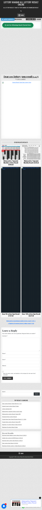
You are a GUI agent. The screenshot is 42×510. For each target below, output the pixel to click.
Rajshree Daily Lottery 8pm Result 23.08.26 (12, 440)
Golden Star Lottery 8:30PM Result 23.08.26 (12, 438)
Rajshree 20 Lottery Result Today (10, 427)
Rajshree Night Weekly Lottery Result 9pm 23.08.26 (14, 435)
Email (4, 359)
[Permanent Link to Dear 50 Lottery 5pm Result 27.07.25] (11, 240)
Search (3, 391)
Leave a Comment (21, 79)
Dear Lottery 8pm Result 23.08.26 (10, 443)
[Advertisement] (21, 50)
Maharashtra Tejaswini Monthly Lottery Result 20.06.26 (11, 163)
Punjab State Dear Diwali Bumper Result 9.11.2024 (14, 419)
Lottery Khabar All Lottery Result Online (21, 3)
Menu (22, 15)
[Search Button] (21, 11)
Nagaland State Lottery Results (9, 416)
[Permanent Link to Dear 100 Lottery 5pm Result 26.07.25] (31, 240)
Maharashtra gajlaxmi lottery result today (12, 411)
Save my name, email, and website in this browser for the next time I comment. (19, 374)
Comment (5, 336)
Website (4, 365)
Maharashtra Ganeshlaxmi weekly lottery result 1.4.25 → (21, 321)
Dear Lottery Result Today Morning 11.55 (11, 403)
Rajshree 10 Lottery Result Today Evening (12, 424)
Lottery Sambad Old (7, 409)
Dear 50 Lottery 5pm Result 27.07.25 (11, 315)
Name (4, 353)
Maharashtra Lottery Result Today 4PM (11, 414)
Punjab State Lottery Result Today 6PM (11, 422)
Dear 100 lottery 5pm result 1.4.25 (21, 76)
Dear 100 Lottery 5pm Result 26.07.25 (31, 315)
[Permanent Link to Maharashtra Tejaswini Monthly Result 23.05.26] (31, 152)
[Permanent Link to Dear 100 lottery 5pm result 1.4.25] (21, 109)
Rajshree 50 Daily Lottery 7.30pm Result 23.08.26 (13, 446)
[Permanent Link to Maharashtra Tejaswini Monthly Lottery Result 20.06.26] (11, 152)
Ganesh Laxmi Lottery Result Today (10, 406)
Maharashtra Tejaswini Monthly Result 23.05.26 (31, 162)
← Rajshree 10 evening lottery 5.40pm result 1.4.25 (21, 323)
